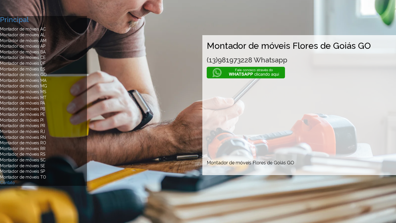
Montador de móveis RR (23, 148)
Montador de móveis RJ (22, 131)
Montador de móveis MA (23, 80)
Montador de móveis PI (21, 120)
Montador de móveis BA (23, 52)
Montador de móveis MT (23, 97)
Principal (14, 19)
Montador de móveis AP (22, 46)
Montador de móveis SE (22, 165)
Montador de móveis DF (23, 63)
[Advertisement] (299, 119)
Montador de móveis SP (22, 171)
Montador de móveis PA (22, 103)
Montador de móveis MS (23, 91)
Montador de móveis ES (22, 69)
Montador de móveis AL (22, 35)
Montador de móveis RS (22, 154)
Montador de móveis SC (23, 160)
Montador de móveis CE (23, 57)
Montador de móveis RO (23, 143)
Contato (7, 182)
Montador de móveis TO (23, 177)
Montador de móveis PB (22, 109)
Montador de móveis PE (22, 114)
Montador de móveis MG (23, 86)
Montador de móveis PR (22, 125)
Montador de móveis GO (23, 74)
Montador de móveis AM (23, 40)
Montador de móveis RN (23, 137)
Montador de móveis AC (23, 29)
